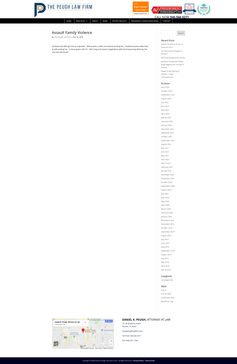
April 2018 (165, 266)
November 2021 (167, 133)
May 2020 (165, 201)
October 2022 (166, 91)
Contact (167, 21)
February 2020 (167, 213)
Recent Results (119, 21)
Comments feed (167, 297)
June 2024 (165, 87)
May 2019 (165, 247)
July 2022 (164, 102)
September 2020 (168, 186)
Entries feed (166, 294)
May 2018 (165, 262)
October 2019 (166, 228)
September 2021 (168, 140)
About (95, 21)
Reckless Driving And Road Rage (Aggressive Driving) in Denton (172, 64)
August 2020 (166, 190)
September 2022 (168, 95)
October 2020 (166, 182)
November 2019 (167, 224)
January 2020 (166, 216)
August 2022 (166, 98)
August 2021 (166, 144)
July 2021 (164, 148)
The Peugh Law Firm (62, 37)
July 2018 (164, 258)
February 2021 (167, 167)
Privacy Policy (138, 361)
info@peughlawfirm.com (132, 331)
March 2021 (166, 163)
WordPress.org (167, 301)
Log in (163, 290)
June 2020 (165, 197)
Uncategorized (167, 280)
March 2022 (166, 117)
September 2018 (168, 251)
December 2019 (167, 220)
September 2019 (168, 232)
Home (68, 21)
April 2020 (165, 205)
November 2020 (167, 178)
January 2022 (166, 125)
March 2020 (166, 209)
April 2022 (165, 114)
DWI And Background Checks (173, 57)
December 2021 (167, 129)
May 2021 (165, 155)
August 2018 (166, 254)
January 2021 (166, 171)
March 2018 (166, 270)
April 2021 (165, 159)
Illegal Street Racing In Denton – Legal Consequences (170, 74)
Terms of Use (150, 361)
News (105, 21)
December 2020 (167, 174)
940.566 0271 (135, 336)
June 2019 (165, 243)
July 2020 (164, 194)
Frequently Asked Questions (144, 21)
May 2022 (165, 110)
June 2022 (165, 106)
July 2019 (164, 239)
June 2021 (165, 152)
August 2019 (166, 235)
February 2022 (167, 121)
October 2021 (166, 136)
